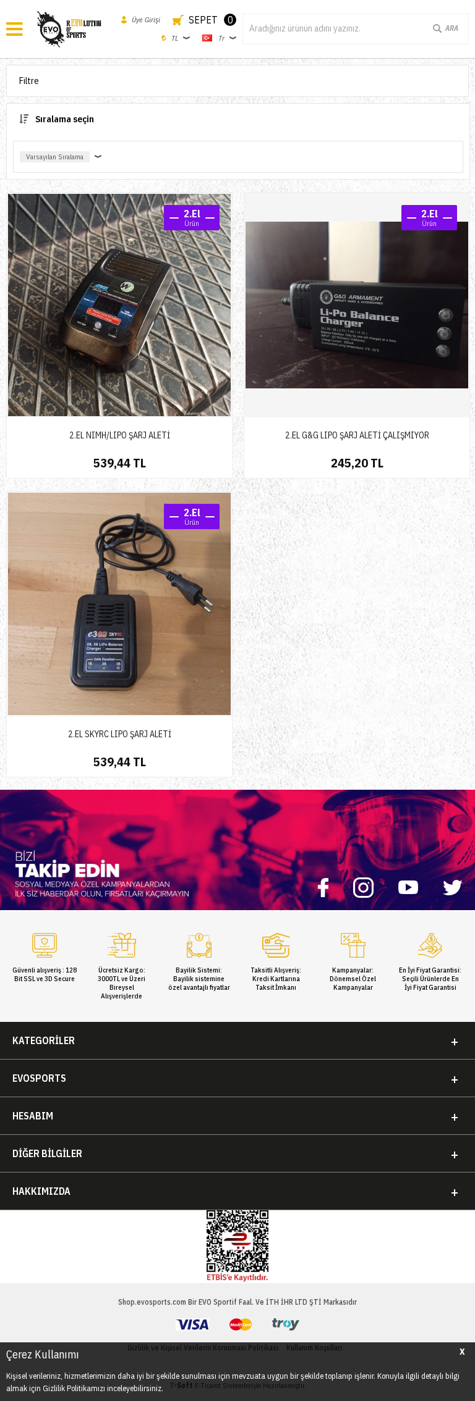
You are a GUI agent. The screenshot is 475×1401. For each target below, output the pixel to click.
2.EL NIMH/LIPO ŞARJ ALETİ (119, 435)
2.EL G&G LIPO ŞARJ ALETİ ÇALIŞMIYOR (357, 435)
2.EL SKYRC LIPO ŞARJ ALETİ (119, 734)
